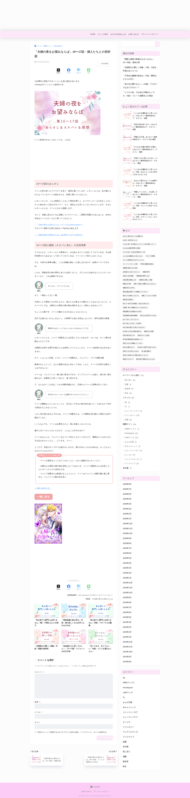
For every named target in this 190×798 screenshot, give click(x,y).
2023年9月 (127, 657)
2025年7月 (127, 548)
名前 (38, 702)
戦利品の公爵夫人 (128, 299)
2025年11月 (127, 529)
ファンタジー (107, 595)
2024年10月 (127, 593)
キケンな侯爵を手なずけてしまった (133, 260)
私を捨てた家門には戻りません (147, 347)
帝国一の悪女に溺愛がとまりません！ (145, 284)
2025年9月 (127, 538)
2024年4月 (127, 622)
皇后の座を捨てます (129, 335)
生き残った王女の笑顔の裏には (132, 331)
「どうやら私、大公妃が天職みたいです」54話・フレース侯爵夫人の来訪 (139, 94)
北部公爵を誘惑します (129, 280)
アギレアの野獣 (150, 256)
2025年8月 (127, 543)
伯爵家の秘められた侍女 (130, 268)
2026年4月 (127, 504)
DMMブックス (132, 429)
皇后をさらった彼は (144, 335)
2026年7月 (127, 489)
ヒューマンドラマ (133, 411)
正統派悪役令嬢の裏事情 (130, 315)
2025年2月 (127, 573)
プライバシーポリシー (150, 34)
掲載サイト (129, 424)
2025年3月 (127, 568)
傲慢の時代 (146, 272)
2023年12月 (127, 642)
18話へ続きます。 (43, 488)
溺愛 (128, 384)
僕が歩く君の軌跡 (128, 276)
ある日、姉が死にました (130, 240)
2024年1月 (127, 637)
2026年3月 (127, 509)
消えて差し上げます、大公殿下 (132, 323)
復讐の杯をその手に (129, 288)
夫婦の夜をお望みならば (103, 599)
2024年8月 (127, 602)
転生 (128, 393)
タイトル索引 (103, 34)
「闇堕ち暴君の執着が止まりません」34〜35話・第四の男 (139, 61)
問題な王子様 (127, 284)
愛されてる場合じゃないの (131, 295)
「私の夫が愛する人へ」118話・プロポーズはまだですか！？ (140, 86)
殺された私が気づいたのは (148, 315)
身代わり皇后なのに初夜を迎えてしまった (135, 355)
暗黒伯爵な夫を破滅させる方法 (132, 311)
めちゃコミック (132, 446)
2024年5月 (127, 617)
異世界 (129, 389)
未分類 (127, 468)
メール (39, 712)
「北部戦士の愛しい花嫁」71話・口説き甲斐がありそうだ (140, 69)
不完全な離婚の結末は (146, 264)
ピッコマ (130, 455)
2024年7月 (127, 607)
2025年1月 (127, 578)
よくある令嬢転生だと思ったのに (133, 256)
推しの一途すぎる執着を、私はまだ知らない (136, 303)
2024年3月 (127, 627)
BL (127, 402)
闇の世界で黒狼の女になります (145, 359)
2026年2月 (127, 514)
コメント (39, 672)
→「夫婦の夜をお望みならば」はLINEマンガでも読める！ (59, 235)
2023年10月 (127, 652)
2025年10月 (127, 533)
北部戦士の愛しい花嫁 (145, 280)
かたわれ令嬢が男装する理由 (131, 248)
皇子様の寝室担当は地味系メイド (133, 339)
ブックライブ (132, 463)
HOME (92, 34)
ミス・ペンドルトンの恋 (130, 264)
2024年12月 (127, 583)
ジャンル (128, 398)
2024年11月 (127, 588)
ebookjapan (83, 595)
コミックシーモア (133, 450)
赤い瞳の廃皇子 (146, 351)
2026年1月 (127, 519)
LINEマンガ (95, 595)
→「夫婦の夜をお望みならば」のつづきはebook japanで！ (59, 225)
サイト (37, 722)
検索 (157, 43)
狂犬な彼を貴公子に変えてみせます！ (134, 327)
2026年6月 (127, 494)
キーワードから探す (133, 375)
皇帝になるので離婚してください (133, 343)
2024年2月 (127, 632)
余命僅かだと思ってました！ (131, 272)
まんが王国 (130, 442)
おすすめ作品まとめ (118, 34)
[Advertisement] (66, 15)
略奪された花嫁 (148, 331)
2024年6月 (127, 612)
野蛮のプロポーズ (128, 359)
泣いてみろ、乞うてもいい (131, 319)
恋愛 (128, 420)
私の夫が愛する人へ (129, 347)
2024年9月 (127, 598)
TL (127, 407)
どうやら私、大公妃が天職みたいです (134, 252)
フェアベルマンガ (133, 459)
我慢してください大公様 (149, 295)
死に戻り (130, 380)
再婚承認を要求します (143, 276)
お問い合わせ (133, 34)
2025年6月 (127, 553)
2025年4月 (127, 563)
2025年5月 (127, 558)
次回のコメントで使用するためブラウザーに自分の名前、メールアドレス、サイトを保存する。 (72, 732)
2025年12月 (127, 524)
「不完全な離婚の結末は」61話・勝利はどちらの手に (140, 77)
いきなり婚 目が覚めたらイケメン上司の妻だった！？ (139, 244)
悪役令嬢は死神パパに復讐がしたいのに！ (135, 292)
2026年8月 (127, 484)
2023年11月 (127, 647)
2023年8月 (127, 662)
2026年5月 (127, 499)
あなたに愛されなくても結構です (133, 236)
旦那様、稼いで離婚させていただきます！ (135, 307)
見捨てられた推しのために (131, 351)
